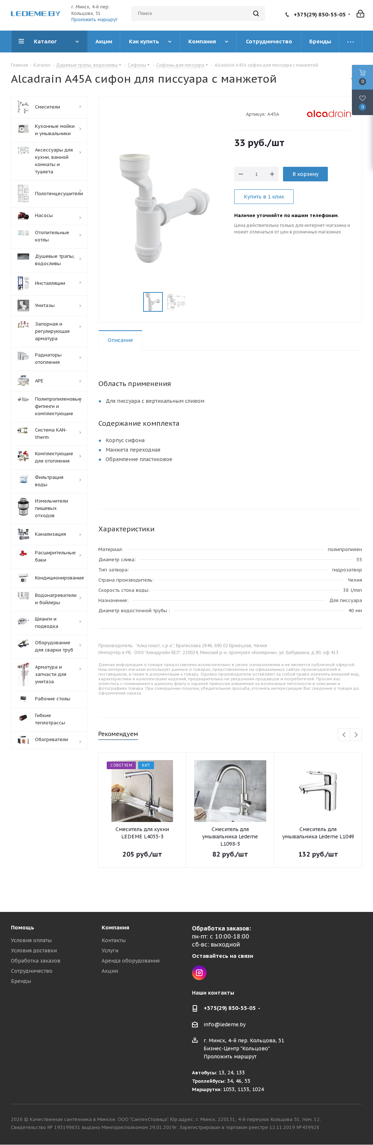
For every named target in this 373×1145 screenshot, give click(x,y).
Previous (344, 735)
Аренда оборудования (131, 960)
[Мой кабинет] (360, 13)
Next (356, 735)
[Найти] (256, 13)
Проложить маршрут (94, 19)
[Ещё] (350, 41)
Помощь (22, 927)
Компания (115, 927)
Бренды (21, 981)
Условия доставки (34, 950)
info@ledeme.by (225, 1024)
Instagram (199, 972)
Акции (110, 971)
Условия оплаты (31, 940)
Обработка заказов (35, 960)
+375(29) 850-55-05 (320, 14)
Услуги (110, 950)
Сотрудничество (31, 971)
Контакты (114, 940)
